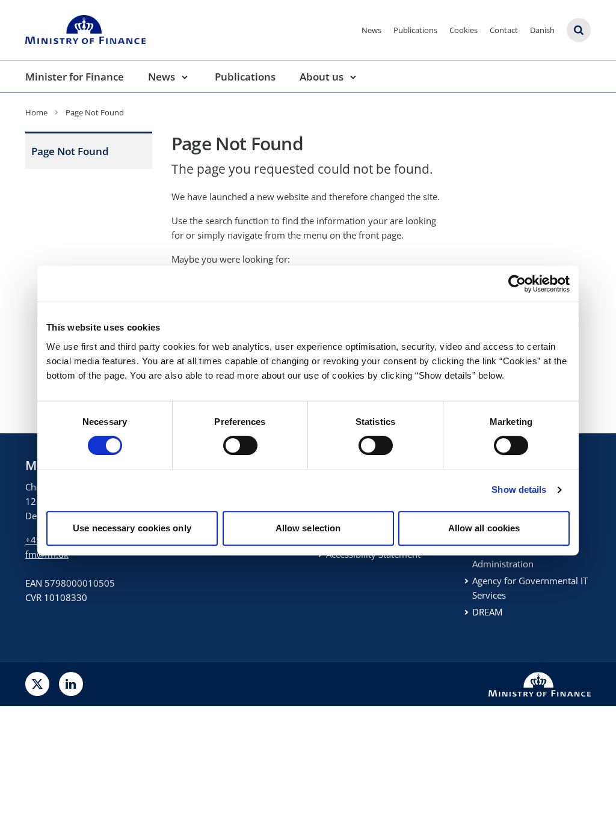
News (371, 30)
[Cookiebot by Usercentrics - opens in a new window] (517, 284)
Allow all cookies (484, 528)
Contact (504, 30)
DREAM (487, 612)
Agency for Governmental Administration (525, 556)
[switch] (240, 445)
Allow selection (308, 528)
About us (321, 77)
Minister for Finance (74, 77)
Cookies (463, 30)
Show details (518, 489)
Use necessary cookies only (132, 528)
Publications (415, 30)
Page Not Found (70, 151)
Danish (542, 30)
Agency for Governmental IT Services (530, 588)
